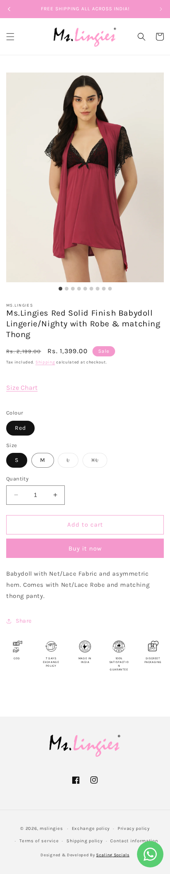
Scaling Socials (113, 855)
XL (99, 462)
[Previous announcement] (9, 9)
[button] (10, 37)
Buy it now (85, 548)
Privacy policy (134, 828)
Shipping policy (84, 841)
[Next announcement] (161, 9)
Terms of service (39, 841)
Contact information (134, 841)
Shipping (45, 362)
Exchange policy (91, 828)
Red (20, 427)
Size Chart (22, 387)
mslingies (51, 828)
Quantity (17, 479)
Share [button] (24, 620)
